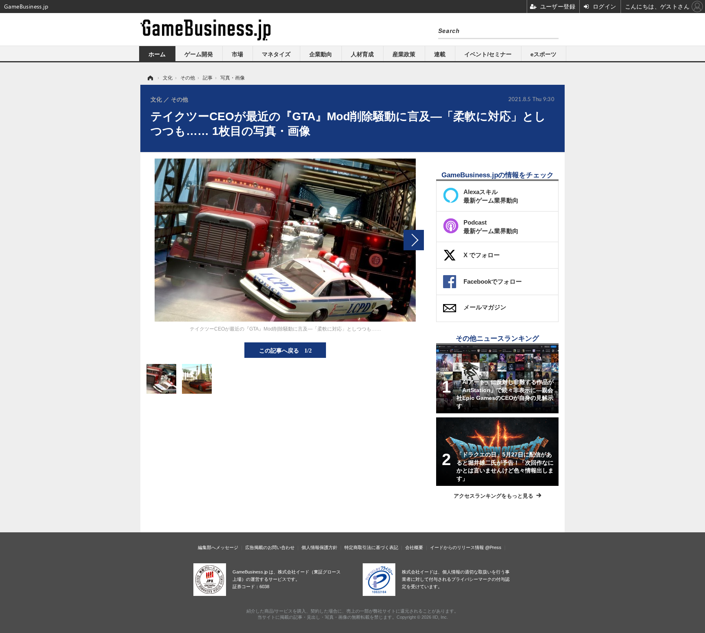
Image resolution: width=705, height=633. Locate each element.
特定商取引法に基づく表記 (371, 547)
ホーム (157, 54)
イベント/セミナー (488, 54)
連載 (440, 54)
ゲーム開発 (198, 54)
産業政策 (403, 54)
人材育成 (362, 54)
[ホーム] (149, 78)
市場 (237, 54)
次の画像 (413, 240)
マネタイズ (276, 54)
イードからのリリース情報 (457, 547)
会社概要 (414, 547)
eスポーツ (543, 54)
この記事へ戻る (285, 350)
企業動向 (320, 54)
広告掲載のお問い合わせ (270, 547)
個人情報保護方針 (319, 547)
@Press (493, 547)
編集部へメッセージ (218, 547)
